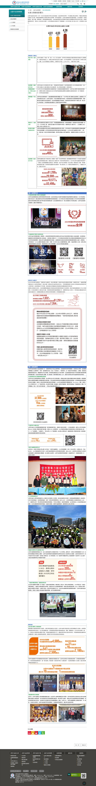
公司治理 (23, 755)
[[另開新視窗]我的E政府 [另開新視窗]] (69, 774)
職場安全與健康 (15, 29)
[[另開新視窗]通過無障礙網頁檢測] (76, 775)
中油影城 (79, 761)
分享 (84, 4)
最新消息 (69, 6)
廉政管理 (23, 757)
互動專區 (80, 6)
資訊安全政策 (34, 771)
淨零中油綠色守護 (37, 6)
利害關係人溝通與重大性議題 (14, 763)
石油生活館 (79, 763)
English (73, 1)
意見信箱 (64, 1)
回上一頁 (77, 745)
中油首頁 (55, 1)
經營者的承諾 (13, 755)
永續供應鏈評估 (58, 755)
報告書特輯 (79, 759)
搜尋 (78, 4)
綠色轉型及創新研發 (25, 764)
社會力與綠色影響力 (16, 15)
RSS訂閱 (77, 1)
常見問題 (68, 1)
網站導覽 (59, 1)
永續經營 (57, 3)
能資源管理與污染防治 (36, 760)
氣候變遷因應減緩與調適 (36, 756)
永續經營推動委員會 (14, 758)
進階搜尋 (81, 4)
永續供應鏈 (59, 6)
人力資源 (13, 22)
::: (9, 9)
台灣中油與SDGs (14, 761)
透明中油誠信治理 (15, 6)
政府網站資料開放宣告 (15, 771)
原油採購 (57, 757)
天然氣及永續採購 (58, 759)
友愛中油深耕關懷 (48, 6)
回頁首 (84, 783)
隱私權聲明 (25, 771)
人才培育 (13, 25)
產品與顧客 (13, 19)
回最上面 (84, 745)
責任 (54, 3)
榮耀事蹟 (12, 766)
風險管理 (23, 761)
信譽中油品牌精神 (26, 6)
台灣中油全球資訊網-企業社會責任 (21, 2)
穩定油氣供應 (24, 759)
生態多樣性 (35, 762)
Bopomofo (85, 11)
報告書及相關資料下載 (81, 756)
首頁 (30, 10)
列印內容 (83, 11)
